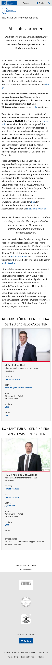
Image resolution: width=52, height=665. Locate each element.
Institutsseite (8, 263)
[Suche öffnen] (49, 3)
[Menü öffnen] (48, 12)
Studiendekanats (19, 256)
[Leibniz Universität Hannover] (9, 3)
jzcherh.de (10, 505)
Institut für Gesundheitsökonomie (20, 17)
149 (6, 415)
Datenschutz (12, 657)
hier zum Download (36, 208)
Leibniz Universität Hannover (23, 652)
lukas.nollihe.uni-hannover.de (18, 387)
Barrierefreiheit (27, 657)
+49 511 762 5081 (12, 497)
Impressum (43, 652)
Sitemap (41, 657)
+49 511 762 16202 (12, 379)
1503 (7, 407)
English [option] (42, 3)
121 (6, 533)
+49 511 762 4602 (12, 488)
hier (33, 201)
